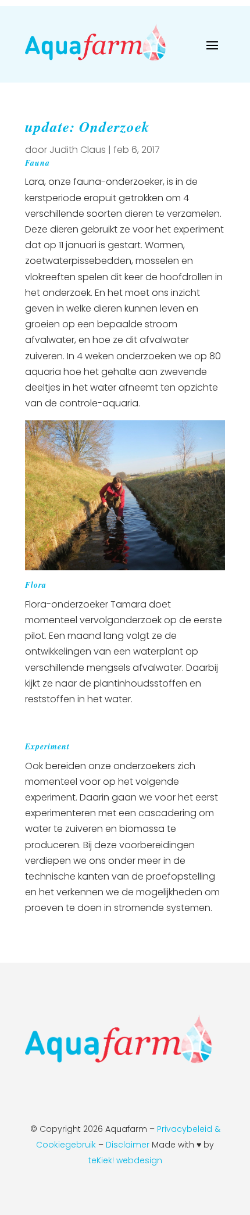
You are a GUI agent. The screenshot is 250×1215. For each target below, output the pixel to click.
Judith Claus (77, 149)
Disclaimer (129, 1144)
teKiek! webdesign (125, 1160)
